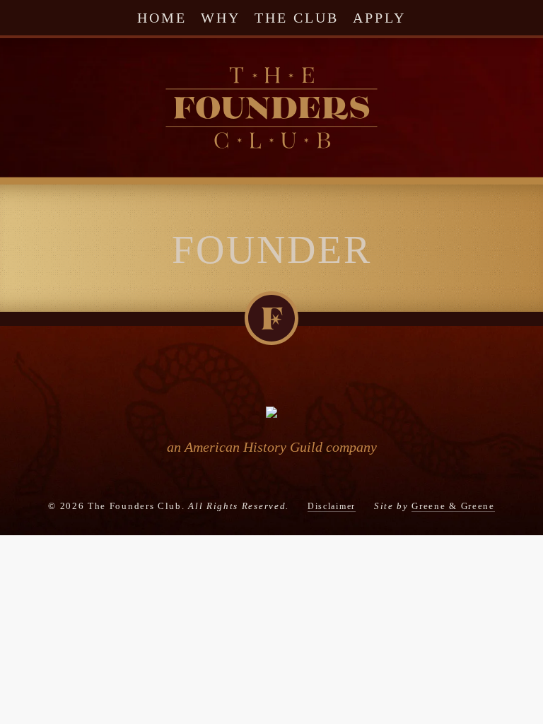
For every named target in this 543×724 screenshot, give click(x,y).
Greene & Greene (452, 506)
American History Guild (253, 447)
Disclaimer (332, 506)
